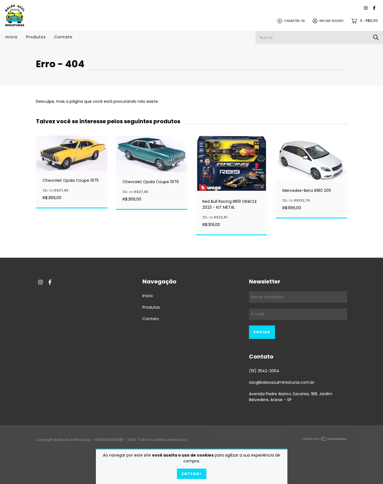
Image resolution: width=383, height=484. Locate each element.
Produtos (36, 37)
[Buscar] (376, 37)
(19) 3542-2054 (264, 371)
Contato (63, 37)
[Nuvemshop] (324, 440)
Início (12, 37)
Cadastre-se (294, 20)
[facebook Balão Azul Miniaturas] (374, 8)
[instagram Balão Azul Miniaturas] (366, 8)
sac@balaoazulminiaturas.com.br (282, 382)
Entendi (192, 473)
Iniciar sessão (331, 20)
